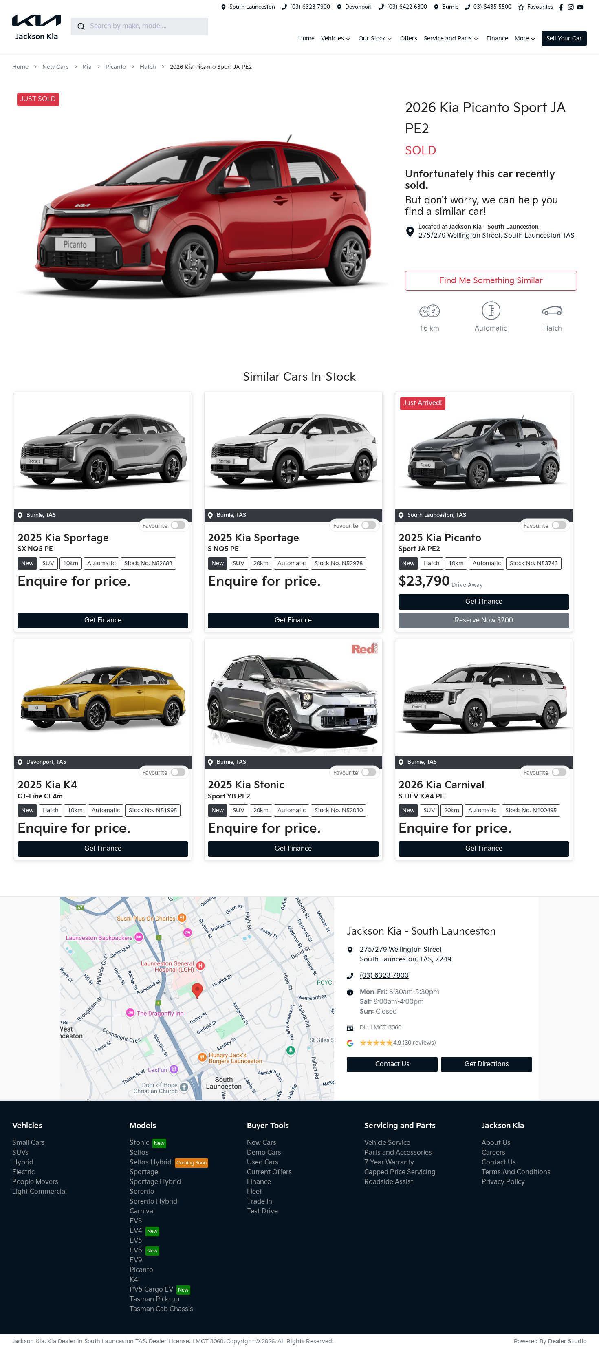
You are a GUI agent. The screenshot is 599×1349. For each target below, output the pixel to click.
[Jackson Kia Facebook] (563, 7)
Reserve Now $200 (484, 620)
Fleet (254, 1192)
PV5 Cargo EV (151, 1290)
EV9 (136, 1260)
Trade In (259, 1202)
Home (306, 38)
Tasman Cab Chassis (161, 1309)
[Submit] (80, 26)
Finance (497, 38)
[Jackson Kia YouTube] (582, 7)
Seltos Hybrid (151, 1162)
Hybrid (22, 1162)
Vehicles (332, 38)
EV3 (136, 1221)
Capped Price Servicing (400, 1172)
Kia (87, 67)
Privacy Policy (503, 1182)
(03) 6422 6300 (407, 7)
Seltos (139, 1153)
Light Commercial (39, 1192)
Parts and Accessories (398, 1153)
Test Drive (262, 1211)
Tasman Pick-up (154, 1299)
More (522, 38)
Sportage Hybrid (155, 1182)
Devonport (358, 7)
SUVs (20, 1153)
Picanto (116, 67)
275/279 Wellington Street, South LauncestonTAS (496, 236)
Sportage (144, 1172)
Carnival (142, 1211)
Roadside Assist (388, 1182)
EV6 (136, 1250)
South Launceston (252, 7)
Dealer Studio (567, 1341)
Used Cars (262, 1162)
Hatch (148, 67)
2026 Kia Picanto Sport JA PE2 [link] (211, 67)
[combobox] (139, 26)
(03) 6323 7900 (310, 7)
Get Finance (102, 620)
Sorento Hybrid (153, 1202)
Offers (408, 38)
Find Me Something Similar (491, 281)
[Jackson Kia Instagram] (572, 7)
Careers (493, 1153)
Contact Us (392, 1064)
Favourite (155, 525)
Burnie (450, 7)
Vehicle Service (387, 1143)
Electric (23, 1172)
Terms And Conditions (516, 1172)
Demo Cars (264, 1153)
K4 (134, 1280)
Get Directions (487, 1064)
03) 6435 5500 (492, 7)
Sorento (142, 1192)
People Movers (35, 1182)
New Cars (55, 67)
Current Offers (269, 1172)
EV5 (136, 1241)
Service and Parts (448, 38)
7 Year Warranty (389, 1162)
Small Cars (28, 1143)
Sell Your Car (564, 38)
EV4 (136, 1231)
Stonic (139, 1143)
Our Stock (372, 38)
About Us (496, 1143)
